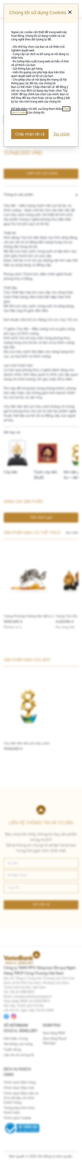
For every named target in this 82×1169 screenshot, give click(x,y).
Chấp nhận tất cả (29, 134)
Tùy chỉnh (61, 134)
